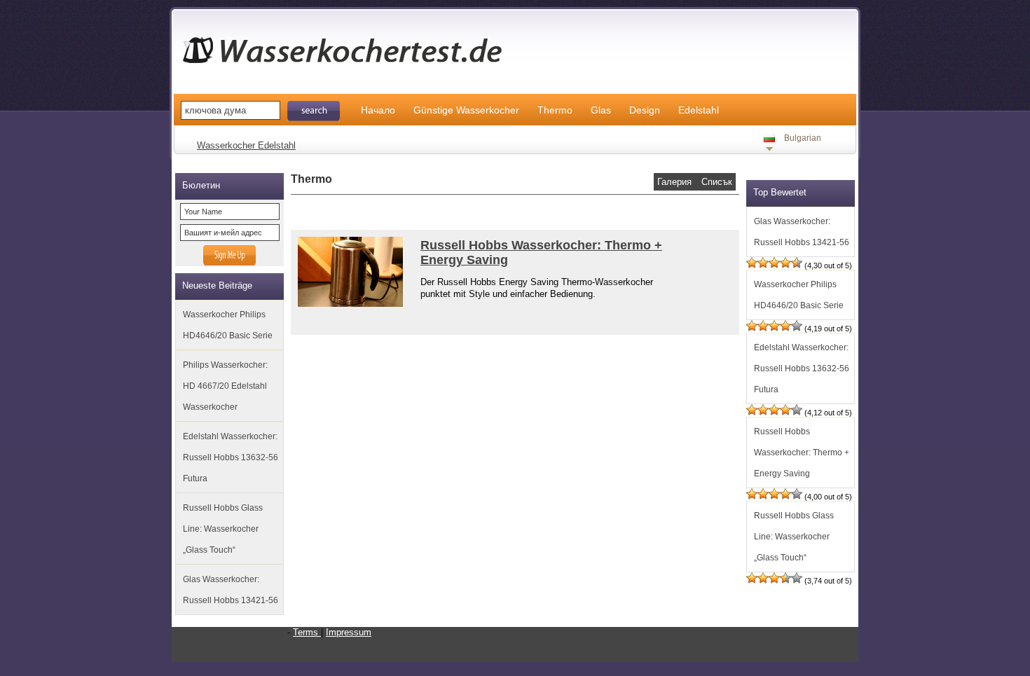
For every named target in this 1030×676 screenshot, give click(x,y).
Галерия (675, 182)
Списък (716, 182)
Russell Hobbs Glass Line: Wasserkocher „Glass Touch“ (223, 529)
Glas (601, 110)
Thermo (554, 110)
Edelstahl (698, 110)
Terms (307, 632)
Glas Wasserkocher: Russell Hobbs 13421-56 (230, 589)
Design (644, 110)
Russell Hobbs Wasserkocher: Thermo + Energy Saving (801, 452)
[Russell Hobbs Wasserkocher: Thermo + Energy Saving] (347, 303)
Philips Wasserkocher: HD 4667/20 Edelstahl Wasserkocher (225, 386)
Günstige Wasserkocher (466, 110)
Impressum (348, 632)
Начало (378, 110)
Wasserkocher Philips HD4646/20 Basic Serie (228, 325)
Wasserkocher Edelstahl (246, 145)
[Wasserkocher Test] (350, 69)
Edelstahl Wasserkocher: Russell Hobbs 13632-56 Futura (230, 457)
